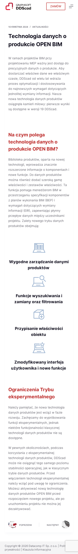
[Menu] (71, 6)
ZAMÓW (55, 6)
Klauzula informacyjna (37, 549)
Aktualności (40, 26)
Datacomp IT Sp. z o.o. (43, 546)
